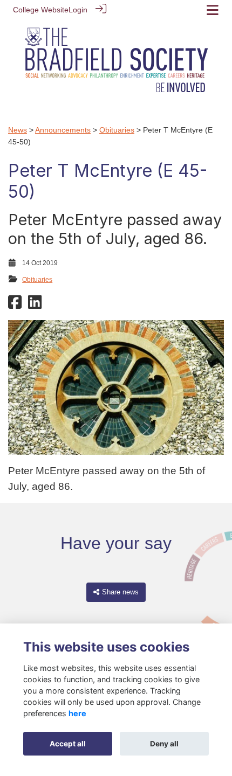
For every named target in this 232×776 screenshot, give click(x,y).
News (17, 130)
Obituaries (116, 130)
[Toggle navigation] (212, 10)
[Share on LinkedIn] (35, 305)
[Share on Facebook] (15, 305)
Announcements (63, 130)
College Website (41, 9)
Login (78, 9)
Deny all (164, 743)
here (77, 713)
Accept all (68, 743)
